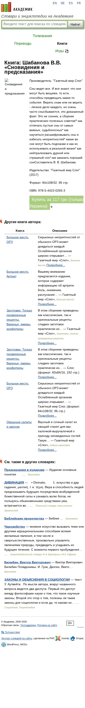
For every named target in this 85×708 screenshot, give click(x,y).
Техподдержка (28, 625)
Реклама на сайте (47, 625)
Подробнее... (55, 265)
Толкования (42, 36)
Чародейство (14, 526)
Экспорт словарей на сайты (16, 638)
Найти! (75, 24)
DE (63, 3)
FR (79, 3)
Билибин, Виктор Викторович (27, 562)
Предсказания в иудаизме (24, 469)
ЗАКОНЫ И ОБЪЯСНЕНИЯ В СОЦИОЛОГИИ (37, 579)
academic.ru (16, 7)
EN (55, 3)
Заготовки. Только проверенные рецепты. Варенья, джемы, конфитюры (19, 320)
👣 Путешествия (10, 632)
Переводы (22, 43)
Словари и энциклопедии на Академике (37, 16)
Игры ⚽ (62, 51)
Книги (62, 43)
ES (71, 3)
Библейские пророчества (24, 518)
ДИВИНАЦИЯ (14, 482)
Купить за (56, 202)
